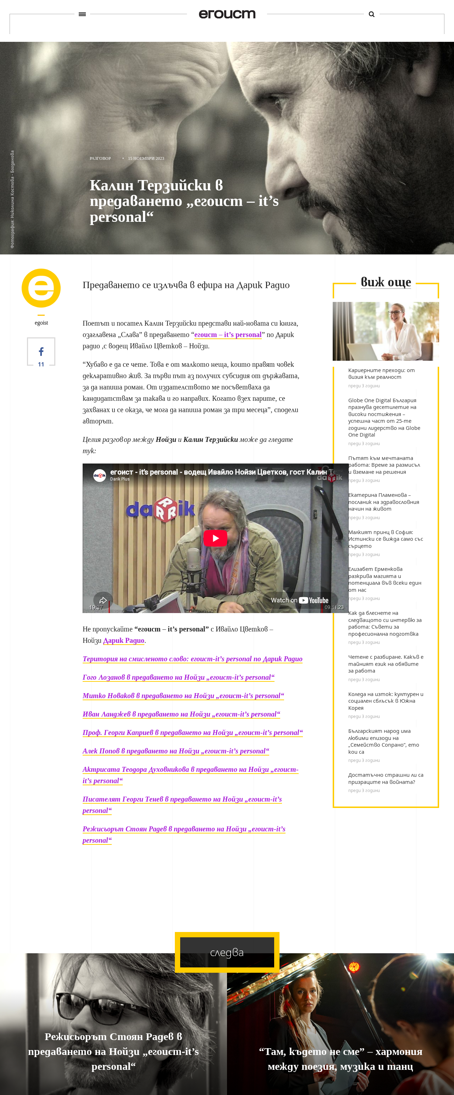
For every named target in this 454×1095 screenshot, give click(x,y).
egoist (41, 322)
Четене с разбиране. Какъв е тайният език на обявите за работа (385, 663)
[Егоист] (227, 14)
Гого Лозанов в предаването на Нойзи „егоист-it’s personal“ (179, 677)
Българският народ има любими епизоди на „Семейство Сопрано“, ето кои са (383, 741)
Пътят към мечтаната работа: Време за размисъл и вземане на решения (384, 465)
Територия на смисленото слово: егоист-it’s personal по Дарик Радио (193, 658)
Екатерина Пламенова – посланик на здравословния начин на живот (383, 502)
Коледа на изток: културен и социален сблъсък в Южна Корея (385, 701)
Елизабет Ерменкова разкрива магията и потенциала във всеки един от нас (384, 579)
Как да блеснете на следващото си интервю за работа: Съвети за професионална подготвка (385, 623)
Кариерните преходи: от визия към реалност (381, 374)
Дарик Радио (123, 640)
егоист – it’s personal (228, 334)
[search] (372, 14)
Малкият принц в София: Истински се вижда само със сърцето (385, 539)
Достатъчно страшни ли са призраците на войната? (385, 778)
